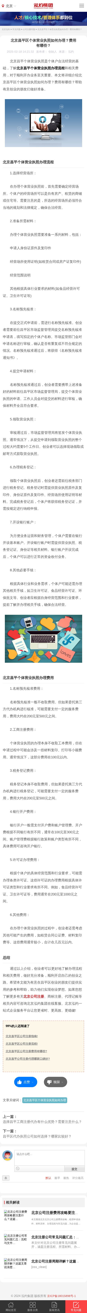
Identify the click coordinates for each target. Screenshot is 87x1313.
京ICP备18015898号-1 (61, 1296)
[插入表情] (18, 1168)
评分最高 (78, 1178)
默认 (49, 1178)
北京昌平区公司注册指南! (22, 1036)
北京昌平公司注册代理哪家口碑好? (28, 1058)
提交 (74, 1169)
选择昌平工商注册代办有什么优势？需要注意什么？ (42, 1122)
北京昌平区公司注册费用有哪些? (26, 1051)
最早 (57, 1178)
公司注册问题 (29, 29)
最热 (66, 1178)
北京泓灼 (6, 29)
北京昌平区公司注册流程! (22, 1043)
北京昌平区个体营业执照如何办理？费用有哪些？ (59, 29)
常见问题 (16, 29)
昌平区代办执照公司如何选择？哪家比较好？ (37, 1136)
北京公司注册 (33, 996)
